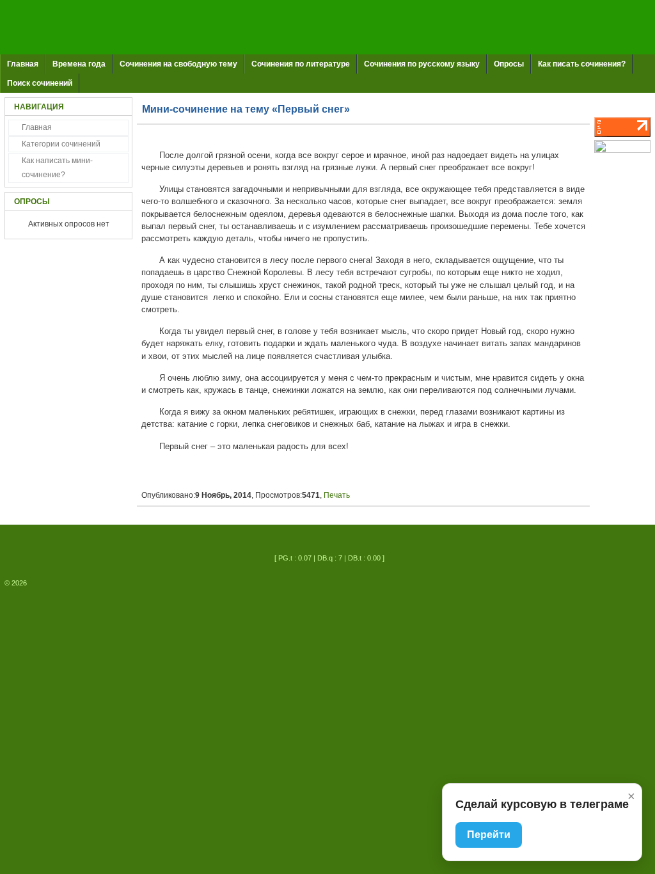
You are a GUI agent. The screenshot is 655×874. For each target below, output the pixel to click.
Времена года (79, 64)
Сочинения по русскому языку (422, 64)
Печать (337, 495)
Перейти (488, 834)
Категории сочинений (61, 143)
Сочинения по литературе (300, 64)
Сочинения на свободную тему (178, 64)
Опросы (509, 64)
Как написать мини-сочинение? (57, 168)
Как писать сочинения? (582, 64)
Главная (22, 64)
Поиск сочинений (39, 83)
